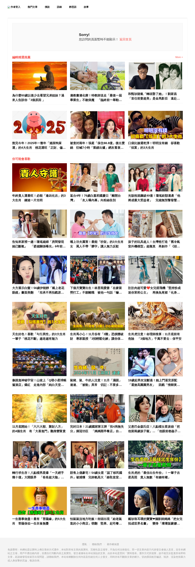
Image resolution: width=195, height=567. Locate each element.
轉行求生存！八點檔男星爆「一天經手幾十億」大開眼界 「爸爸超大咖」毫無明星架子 (38, 475)
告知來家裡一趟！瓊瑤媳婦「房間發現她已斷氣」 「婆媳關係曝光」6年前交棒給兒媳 (39, 244)
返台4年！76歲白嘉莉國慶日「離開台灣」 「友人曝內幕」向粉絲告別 (95, 198)
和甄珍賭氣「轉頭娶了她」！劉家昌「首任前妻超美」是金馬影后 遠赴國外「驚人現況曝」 (154, 96)
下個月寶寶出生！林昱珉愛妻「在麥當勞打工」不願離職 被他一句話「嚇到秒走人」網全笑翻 (96, 290)
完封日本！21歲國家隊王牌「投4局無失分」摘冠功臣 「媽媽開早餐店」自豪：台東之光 (97, 429)
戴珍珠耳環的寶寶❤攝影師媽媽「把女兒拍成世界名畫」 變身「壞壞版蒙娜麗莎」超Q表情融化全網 (155, 521)
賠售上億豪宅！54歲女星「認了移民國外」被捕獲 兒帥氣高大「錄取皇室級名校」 (96, 475)
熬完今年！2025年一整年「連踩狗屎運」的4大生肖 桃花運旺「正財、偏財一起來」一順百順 (39, 145)
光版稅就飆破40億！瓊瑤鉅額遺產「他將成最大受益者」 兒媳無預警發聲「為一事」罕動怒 (154, 198)
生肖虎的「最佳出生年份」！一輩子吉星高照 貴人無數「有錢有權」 (154, 475)
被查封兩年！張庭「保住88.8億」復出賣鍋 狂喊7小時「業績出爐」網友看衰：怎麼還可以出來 (97, 145)
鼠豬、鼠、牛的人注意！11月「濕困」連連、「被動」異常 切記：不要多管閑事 (96, 383)
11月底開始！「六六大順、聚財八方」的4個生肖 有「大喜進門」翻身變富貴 (39, 429)
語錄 (59, 7)
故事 (86, 7)
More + (179, 57)
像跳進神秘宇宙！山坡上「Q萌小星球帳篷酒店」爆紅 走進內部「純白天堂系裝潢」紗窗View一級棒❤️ (39, 383)
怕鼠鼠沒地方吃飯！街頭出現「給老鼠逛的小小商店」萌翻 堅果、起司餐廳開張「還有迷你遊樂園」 (96, 521)
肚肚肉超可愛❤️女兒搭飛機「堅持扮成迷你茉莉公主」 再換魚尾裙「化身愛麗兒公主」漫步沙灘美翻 (154, 290)
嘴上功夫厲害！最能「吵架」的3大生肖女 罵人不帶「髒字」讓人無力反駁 (97, 244)
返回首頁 (125, 39)
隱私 (84, 544)
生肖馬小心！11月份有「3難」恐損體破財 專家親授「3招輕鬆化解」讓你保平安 (97, 336)
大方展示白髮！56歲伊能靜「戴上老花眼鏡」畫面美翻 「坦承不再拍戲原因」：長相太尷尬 (38, 290)
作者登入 (15, 7)
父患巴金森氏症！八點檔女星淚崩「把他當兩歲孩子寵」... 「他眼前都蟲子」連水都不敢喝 (154, 429)
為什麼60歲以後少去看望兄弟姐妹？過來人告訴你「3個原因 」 (38, 98)
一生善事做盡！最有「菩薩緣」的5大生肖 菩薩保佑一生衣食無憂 (39, 521)
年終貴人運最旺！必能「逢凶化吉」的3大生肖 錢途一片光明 (39, 198)
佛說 (47, 7)
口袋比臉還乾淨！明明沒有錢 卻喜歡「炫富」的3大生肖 (154, 145)
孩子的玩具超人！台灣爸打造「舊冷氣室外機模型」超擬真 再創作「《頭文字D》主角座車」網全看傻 (154, 244)
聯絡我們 (97, 544)
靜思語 (72, 7)
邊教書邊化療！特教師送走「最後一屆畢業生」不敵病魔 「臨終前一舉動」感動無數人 (96, 98)
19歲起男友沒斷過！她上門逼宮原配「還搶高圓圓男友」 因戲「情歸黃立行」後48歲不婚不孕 (154, 383)
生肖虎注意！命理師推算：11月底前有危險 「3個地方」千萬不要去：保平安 (155, 336)
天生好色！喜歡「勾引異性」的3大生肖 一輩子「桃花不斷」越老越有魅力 (39, 336)
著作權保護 (113, 544)
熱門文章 (32, 7)
